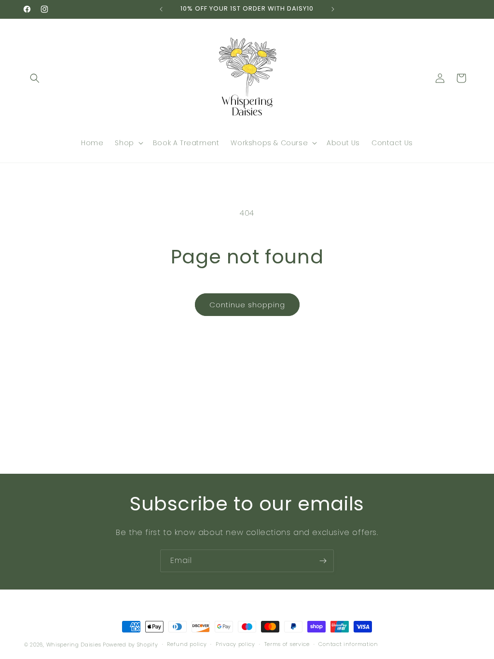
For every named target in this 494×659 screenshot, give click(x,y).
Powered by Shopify (130, 644)
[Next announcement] (332, 9)
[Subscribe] (322, 560)
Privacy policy (235, 644)
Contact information (348, 644)
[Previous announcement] (161, 9)
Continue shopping (247, 305)
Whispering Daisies (73, 644)
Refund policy (186, 644)
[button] (34, 78)
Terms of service (287, 644)
